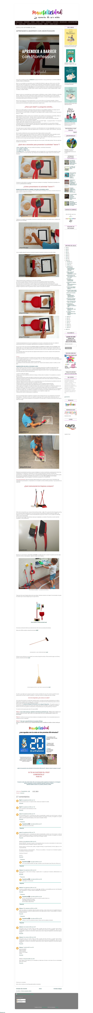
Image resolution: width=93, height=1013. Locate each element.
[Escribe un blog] (34, 791)
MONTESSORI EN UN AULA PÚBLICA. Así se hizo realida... (71, 276)
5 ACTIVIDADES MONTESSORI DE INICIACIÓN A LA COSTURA (70, 269)
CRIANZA (33, 22)
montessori (22, 793)
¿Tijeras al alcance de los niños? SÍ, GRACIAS (71, 302)
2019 (67, 255)
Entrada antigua (58, 988)
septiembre (69, 266)
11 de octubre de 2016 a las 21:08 (29, 937)
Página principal (19, 22)
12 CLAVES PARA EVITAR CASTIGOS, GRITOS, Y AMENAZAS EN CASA (73, 197)
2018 (67, 257)
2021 (67, 252)
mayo (68, 321)
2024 (67, 250)
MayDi (20, 800)
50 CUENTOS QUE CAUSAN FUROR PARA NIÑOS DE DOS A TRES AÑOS (73, 162)
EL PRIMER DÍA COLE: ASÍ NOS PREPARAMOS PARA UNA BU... (71, 313)
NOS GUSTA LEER (63, 22)
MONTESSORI (26, 22)
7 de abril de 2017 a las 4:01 (28, 947)
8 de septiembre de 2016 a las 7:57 (28, 813)
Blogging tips (2, 1012)
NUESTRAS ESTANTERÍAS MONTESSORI (69, 280)
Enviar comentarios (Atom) (26, 991)
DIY (16, 24)
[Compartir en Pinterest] (37, 791)
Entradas (19, 999)
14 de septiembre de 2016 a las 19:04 (30, 908)
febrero (68, 325)
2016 (67, 260)
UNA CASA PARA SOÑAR (72, 22)
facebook (32, 79)
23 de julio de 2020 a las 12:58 (28, 958)
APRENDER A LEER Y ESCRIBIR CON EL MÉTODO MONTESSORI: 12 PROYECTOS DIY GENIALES (71, 183)
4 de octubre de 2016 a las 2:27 (36, 861)
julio (68, 318)
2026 (67, 247)
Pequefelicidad (25, 861)
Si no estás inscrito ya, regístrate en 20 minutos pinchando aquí (34, 711)
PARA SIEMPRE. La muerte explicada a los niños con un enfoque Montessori (73, 175)
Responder (21, 803)
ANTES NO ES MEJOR (70, 292)
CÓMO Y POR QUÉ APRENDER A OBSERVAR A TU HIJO (71, 273)
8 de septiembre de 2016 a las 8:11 (29, 841)
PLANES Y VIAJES (22, 24)
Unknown (21, 870)
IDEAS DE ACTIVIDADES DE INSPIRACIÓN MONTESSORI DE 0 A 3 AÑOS (73, 203)
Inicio (40, 988)
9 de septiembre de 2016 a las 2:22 (29, 887)
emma (20, 813)
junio (68, 319)
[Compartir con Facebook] (36, 791)
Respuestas (22, 821)
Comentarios (20, 1001)
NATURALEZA (48, 22)
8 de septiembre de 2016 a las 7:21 (28, 800)
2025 (67, 249)
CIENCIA (42, 22)
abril (68, 322)
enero (68, 327)
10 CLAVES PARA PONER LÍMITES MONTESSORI (71, 291)
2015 (67, 329)
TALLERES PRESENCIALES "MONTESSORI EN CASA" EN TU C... (70, 296)
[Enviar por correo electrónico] (33, 791)
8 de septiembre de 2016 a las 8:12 (29, 870)
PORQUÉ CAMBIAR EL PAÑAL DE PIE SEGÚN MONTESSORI (72, 190)
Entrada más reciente (21, 988)
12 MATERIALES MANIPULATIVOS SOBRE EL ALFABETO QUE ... (71, 305)
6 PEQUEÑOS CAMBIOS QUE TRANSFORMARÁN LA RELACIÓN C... (71, 284)
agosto (68, 316)
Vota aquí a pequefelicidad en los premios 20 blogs (31, 721)
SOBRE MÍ (46, 24)
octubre (68, 264)
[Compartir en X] (35, 791)
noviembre (69, 263)
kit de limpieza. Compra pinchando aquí (39, 622)
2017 (67, 258)
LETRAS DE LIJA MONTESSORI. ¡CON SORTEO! (71, 309)
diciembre (69, 261)
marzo (68, 324)
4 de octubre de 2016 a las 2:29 (36, 896)
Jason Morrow (44, 1007)
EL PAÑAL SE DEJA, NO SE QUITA (72, 167)
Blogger (56, 1007)
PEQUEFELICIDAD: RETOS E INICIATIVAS (34, 24)
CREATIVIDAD (55, 22)
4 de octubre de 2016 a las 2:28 (36, 879)
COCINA (37, 22)
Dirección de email (68, 343)
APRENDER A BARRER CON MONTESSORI (70, 299)
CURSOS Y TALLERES (54, 24)
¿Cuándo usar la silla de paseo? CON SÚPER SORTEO (70, 287)
